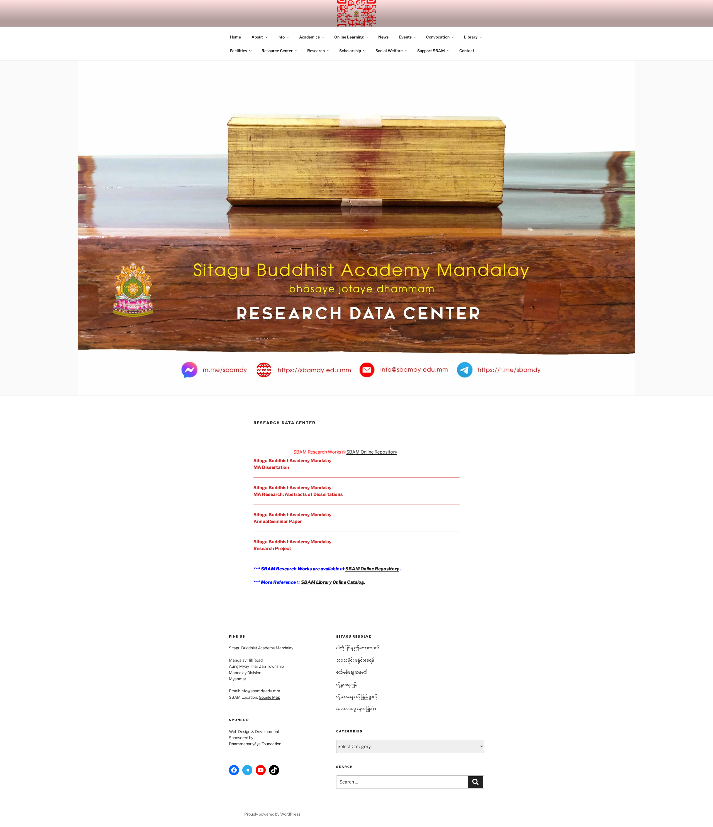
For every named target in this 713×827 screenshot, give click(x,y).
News (383, 37)
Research (316, 50)
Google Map (269, 697)
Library (471, 37)
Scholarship (350, 50)
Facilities (238, 50)
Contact (466, 50)
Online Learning (349, 37)
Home (235, 37)
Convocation (438, 37)
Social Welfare (389, 50)
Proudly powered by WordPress (272, 814)
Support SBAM (431, 50)
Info (281, 37)
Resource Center (277, 50)
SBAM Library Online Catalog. (333, 582)
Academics (309, 37)
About (257, 37)
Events (405, 37)
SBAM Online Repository (326, 452)
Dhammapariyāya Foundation (255, 743)
